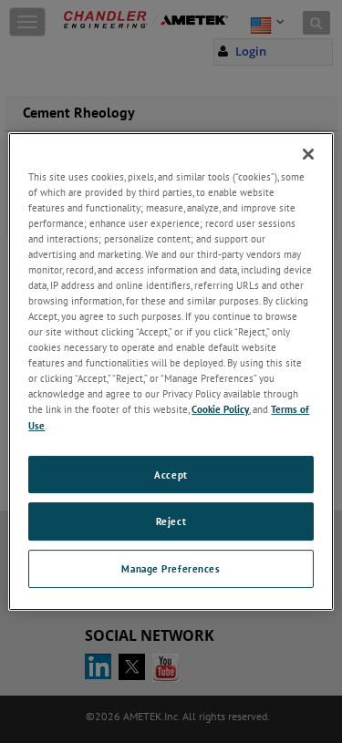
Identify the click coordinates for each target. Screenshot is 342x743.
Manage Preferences (170, 568)
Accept (170, 474)
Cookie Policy (220, 410)
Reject (171, 522)
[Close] (308, 154)
